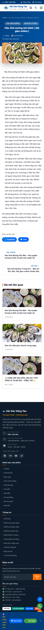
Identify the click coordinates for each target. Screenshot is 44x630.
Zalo (23, 239)
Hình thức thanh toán (11, 543)
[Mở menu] (41, 7)
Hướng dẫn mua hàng (11, 539)
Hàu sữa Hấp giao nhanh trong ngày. (21, 345)
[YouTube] (16, 455)
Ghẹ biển (7, 493)
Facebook (9, 239)
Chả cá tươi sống (10, 481)
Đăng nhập (26, 2)
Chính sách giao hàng (11, 523)
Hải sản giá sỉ (8, 501)
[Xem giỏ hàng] (30, 8)
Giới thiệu (7, 519)
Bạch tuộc (7, 477)
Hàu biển (7, 505)
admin (7, 36)
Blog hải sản (8, 551)
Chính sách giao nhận (11, 527)
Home (4, 18)
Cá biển (6, 469)
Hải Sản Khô (8, 473)
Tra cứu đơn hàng (10, 555)
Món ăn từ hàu (30, 23)
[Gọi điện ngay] (40, 606)
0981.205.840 (13, 434)
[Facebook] (4, 455)
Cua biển (7, 489)
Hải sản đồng (8, 497)
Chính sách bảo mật (11, 531)
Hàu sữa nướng (13, 23)
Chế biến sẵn (8, 485)
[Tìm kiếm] (35, 7)
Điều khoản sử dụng (11, 535)
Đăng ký (37, 577)
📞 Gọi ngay (30, 621)
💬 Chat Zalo (16, 621)
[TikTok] (21, 455)
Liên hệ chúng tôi (10, 547)
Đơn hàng (38, 2)
